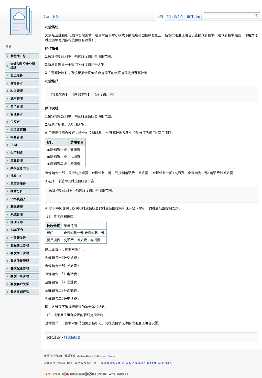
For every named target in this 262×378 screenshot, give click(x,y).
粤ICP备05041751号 (159, 362)
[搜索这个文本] (256, 16)
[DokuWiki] (96, 373)
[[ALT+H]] (20, 20)
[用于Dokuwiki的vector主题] (75, 373)
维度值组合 (72, 337)
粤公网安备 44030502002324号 (126, 362)
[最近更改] (54, 373)
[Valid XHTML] (118, 373)
